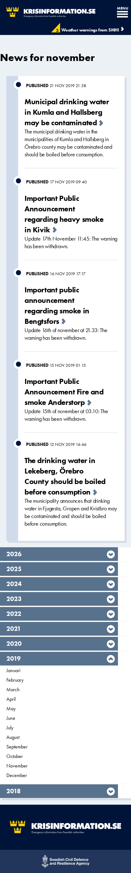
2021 (13, 628)
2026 (14, 554)
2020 (14, 643)
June (10, 718)
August (12, 737)
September (17, 746)
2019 (13, 658)
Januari (13, 670)
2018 (13, 791)
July (9, 727)
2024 (14, 584)
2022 (13, 614)
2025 (14, 569)
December (16, 775)
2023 (14, 599)
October (14, 756)
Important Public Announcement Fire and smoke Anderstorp (64, 391)
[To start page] (47, 12)
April (11, 699)
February (15, 680)
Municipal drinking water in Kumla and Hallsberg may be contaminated (66, 112)
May (11, 708)
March (13, 689)
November (17, 765)
